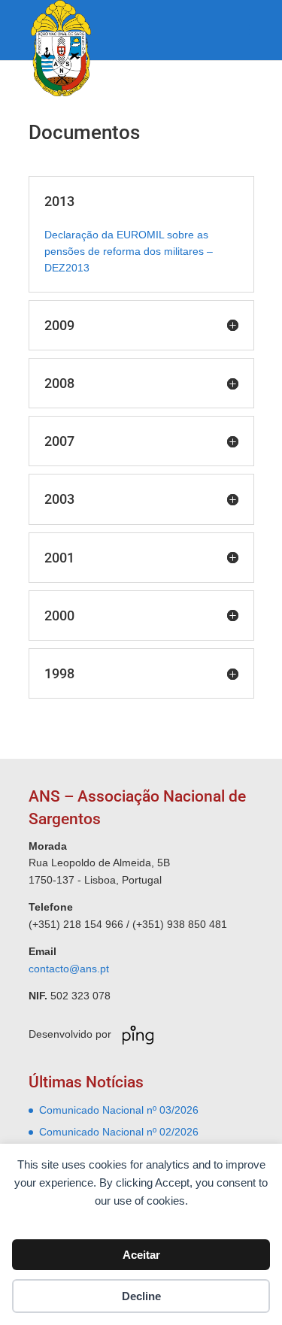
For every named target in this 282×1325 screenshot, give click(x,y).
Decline (141, 1296)
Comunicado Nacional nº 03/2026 (119, 1110)
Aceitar (141, 1254)
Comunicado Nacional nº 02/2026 (119, 1132)
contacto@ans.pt (69, 969)
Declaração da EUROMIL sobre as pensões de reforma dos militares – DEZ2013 (128, 251)
